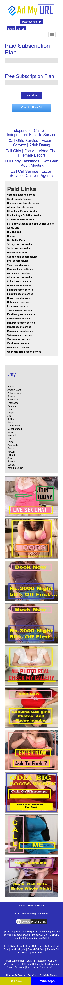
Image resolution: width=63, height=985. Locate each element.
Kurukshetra (13, 425)
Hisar (10, 409)
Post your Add (30, 21)
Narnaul (11, 435)
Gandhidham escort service (22, 256)
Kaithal (10, 419)
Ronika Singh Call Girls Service (24, 215)
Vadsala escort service (19, 335)
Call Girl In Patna (16, 240)
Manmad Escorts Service (20, 269)
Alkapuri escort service (19, 277)
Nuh (9, 438)
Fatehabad (13, 402)
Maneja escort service (19, 326)
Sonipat (11, 464)
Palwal (10, 441)
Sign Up (20, 28)
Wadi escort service (18, 347)
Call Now (16, 980)
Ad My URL (13, 227)
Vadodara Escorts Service (21, 194)
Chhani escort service (19, 281)
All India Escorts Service (20, 219)
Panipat (11, 448)
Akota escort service (18, 273)
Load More (31, 95)
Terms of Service (35, 905)
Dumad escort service (19, 285)
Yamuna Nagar (15, 467)
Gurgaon (11, 406)
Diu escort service (17, 252)
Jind (9, 415)
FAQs (22, 905)
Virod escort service (18, 343)
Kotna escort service (18, 318)
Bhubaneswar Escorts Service (23, 203)
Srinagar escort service (19, 244)
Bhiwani (11, 396)
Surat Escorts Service (19, 198)
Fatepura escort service (20, 293)
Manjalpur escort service (20, 331)
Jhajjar (10, 412)
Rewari (11, 451)
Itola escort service (17, 306)
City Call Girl (14, 231)
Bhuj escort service (17, 260)
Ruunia (11, 236)
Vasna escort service (18, 339)
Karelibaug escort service (21, 314)
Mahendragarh (15, 428)
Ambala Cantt (14, 389)
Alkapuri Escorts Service (20, 207)
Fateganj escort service (20, 289)
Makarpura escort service (21, 322)
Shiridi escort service (18, 248)
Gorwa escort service (18, 297)
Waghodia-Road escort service (24, 351)
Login (11, 28)
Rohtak (11, 454)
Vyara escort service (18, 264)
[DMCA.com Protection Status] (31, 921)
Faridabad (12, 399)
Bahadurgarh (14, 393)
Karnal (10, 422)
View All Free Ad (31, 107)
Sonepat (11, 461)
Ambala (11, 386)
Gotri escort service (18, 302)
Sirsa (10, 458)
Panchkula (12, 445)
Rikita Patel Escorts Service (22, 211)
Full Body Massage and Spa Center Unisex (30, 223)
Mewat (10, 432)
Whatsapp (47, 980)
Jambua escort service (19, 310)
